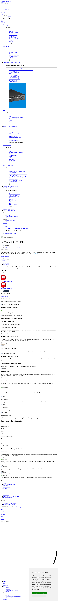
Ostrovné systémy (13, 157)
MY (4, 586)
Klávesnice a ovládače (14, 196)
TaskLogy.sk (19, 507)
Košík (2, 21)
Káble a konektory (13, 175)
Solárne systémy (12, 160)
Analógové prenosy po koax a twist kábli (18, 174)
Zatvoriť (9, 16)
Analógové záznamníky (14, 79)
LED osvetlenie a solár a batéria (16, 117)
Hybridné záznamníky (14, 72)
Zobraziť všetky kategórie (9, 210)
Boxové (11, 31)
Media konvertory (13, 181)
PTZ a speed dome (13, 35)
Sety (4, 110)
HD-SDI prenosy (13, 172)
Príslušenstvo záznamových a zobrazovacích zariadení (21, 70)
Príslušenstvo (12, 197)
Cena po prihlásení (5, 256)
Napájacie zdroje (13, 151)
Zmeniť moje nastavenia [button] (39, 596)
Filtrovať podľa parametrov (9, 209)
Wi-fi (10, 116)
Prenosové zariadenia (8, 165)
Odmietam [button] (43, 593)
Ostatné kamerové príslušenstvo (16, 133)
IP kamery (5, 25)
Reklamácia (8, 221)
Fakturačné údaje (7, 487)
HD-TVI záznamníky (14, 76)
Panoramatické (12, 37)
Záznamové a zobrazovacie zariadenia (11, 62)
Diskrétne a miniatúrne (14, 38)
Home (10, 40)
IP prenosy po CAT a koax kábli (16, 177)
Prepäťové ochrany (13, 155)
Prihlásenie (3, 1)
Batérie (10, 154)
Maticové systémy (13, 80)
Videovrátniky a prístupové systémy (11, 186)
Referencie (8, 218)
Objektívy (11, 132)
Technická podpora (10, 220)
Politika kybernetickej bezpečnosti (11, 496)
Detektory (11, 199)
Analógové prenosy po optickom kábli (17, 176)
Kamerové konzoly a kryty (15, 137)
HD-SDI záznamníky (14, 77)
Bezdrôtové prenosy (13, 179)
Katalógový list (6, 264)
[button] (3, 22)
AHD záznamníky (13, 81)
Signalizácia (11, 201)
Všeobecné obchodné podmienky (10, 503)
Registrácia (8, 1)
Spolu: (2, 20)
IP (9, 121)
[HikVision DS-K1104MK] (29, 233)
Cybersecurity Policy (8, 497)
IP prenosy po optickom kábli (15, 180)
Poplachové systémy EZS (9, 187)
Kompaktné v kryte (13, 32)
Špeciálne (11, 41)
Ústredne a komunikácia (14, 194)
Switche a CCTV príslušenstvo (10, 126)
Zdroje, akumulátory (13, 195)
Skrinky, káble (12, 200)
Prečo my (8, 215)
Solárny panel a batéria (14, 118)
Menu (4, 581)
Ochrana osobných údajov (9, 504)
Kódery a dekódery (13, 75)
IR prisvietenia (12, 135)
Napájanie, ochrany (7, 145)
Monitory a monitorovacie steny (16, 68)
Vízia (7, 214)
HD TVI (11, 120)
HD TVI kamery (7, 46)
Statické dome (12, 33)
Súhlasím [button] (36, 593)
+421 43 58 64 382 (5, 9)
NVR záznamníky (13, 71)
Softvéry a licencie (13, 73)
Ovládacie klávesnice (14, 140)
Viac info (36, 253)
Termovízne (11, 36)
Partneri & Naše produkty (12, 216)
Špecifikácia (6, 263)
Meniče (10, 156)
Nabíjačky (11, 159)
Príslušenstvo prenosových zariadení (17, 171)
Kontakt (5, 223)
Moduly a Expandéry (14, 204)
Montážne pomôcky (13, 136)
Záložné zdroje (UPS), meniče (16, 152)
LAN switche (12, 139)
